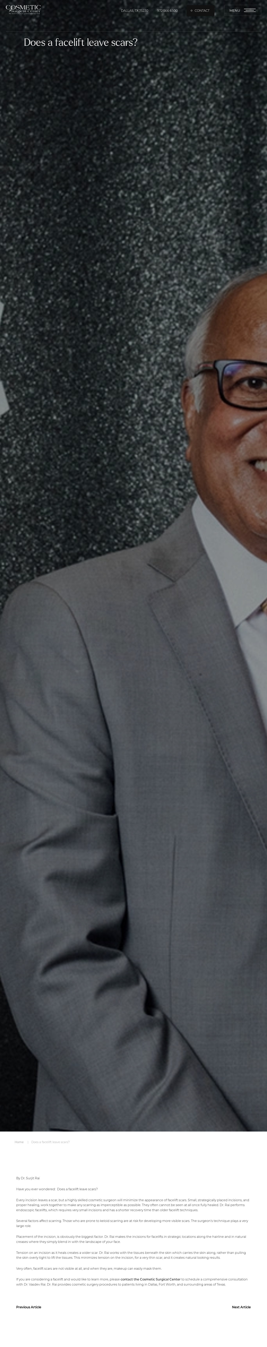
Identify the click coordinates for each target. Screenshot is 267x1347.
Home (19, 1142)
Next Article (241, 1307)
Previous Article (28, 1307)
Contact (202, 10)
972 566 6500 (167, 10)
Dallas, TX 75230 (134, 10)
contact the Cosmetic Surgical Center (151, 1279)
